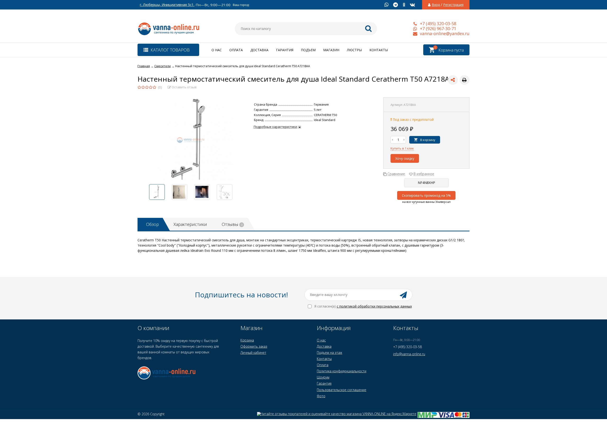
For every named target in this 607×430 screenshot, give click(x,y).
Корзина (247, 340)
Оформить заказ (253, 346)
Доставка (259, 50)
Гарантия (284, 50)
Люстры (354, 50)
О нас (217, 50)
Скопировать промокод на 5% (426, 195)
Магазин (331, 50)
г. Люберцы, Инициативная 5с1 (167, 4)
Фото (321, 396)
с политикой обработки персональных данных (374, 306)
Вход (436, 5)
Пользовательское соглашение (341, 390)
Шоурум (323, 377)
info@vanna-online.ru (409, 354)
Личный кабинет (253, 352)
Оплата (236, 50)
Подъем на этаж (329, 352)
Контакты (378, 50)
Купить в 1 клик (402, 148)
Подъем (308, 50)
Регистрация (453, 5)
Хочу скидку (404, 158)
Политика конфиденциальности (341, 371)
